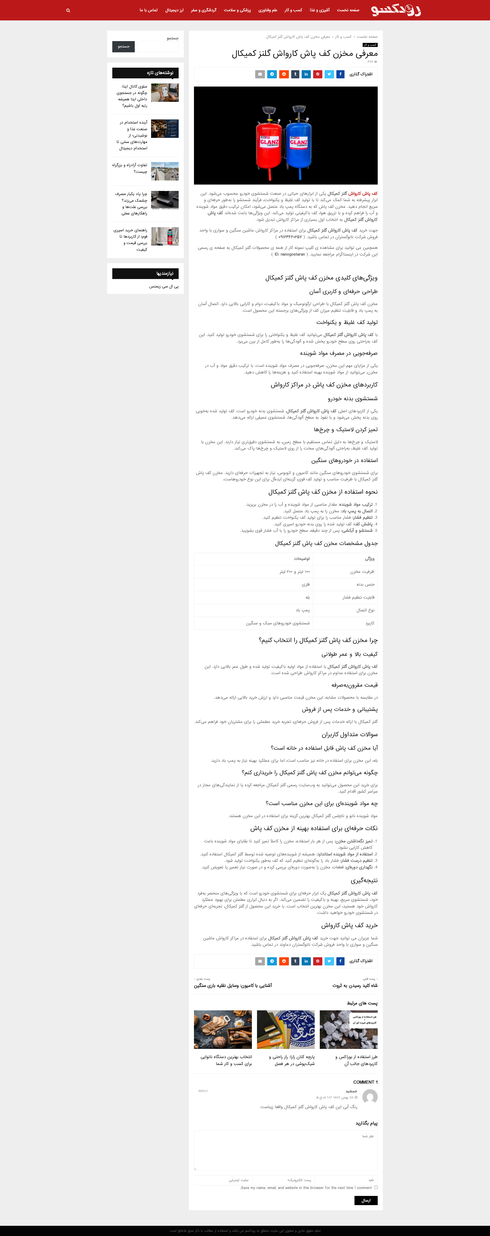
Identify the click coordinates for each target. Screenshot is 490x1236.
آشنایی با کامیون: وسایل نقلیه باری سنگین (233, 985)
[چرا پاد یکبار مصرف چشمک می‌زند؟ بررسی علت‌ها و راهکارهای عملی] (165, 200)
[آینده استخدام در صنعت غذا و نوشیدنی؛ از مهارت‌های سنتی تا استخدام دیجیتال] (165, 128)
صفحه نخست (348, 10)
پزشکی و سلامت (237, 10)
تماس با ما (149, 10)
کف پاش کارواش (363, 193)
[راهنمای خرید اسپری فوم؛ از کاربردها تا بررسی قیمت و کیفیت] (165, 236)
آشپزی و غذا (319, 10)
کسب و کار (293, 10)
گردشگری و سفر (203, 10)
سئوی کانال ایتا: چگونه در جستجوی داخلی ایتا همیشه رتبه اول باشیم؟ (132, 96)
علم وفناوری (268, 10)
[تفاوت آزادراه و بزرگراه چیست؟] (165, 171)
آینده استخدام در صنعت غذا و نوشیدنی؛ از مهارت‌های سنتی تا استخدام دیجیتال (131, 135)
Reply (203, 1091)
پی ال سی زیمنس (164, 286)
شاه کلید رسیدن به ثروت (355, 985)
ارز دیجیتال (174, 10)
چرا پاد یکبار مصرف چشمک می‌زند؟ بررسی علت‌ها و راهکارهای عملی (131, 203)
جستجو (173, 38)
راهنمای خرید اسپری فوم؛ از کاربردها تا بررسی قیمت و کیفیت (130, 240)
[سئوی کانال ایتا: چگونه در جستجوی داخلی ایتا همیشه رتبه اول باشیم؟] (165, 92)
